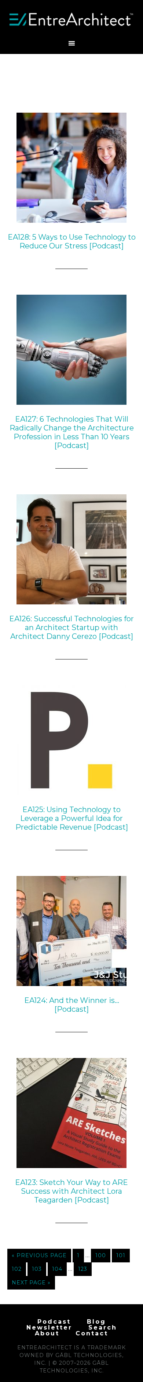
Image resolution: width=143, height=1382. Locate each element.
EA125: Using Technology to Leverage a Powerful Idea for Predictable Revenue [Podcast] (71, 818)
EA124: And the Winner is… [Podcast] (71, 1005)
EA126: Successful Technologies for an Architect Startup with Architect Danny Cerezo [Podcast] (71, 627)
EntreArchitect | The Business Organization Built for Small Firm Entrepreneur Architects (71, 19)
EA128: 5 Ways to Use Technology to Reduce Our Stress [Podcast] (72, 241)
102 (17, 1269)
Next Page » (31, 1282)
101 (120, 1255)
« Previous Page (39, 1255)
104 (57, 1269)
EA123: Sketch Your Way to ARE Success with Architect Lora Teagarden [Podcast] (71, 1191)
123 (82, 1269)
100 (100, 1255)
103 (37, 1269)
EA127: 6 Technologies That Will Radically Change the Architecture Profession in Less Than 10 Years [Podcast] (72, 432)
